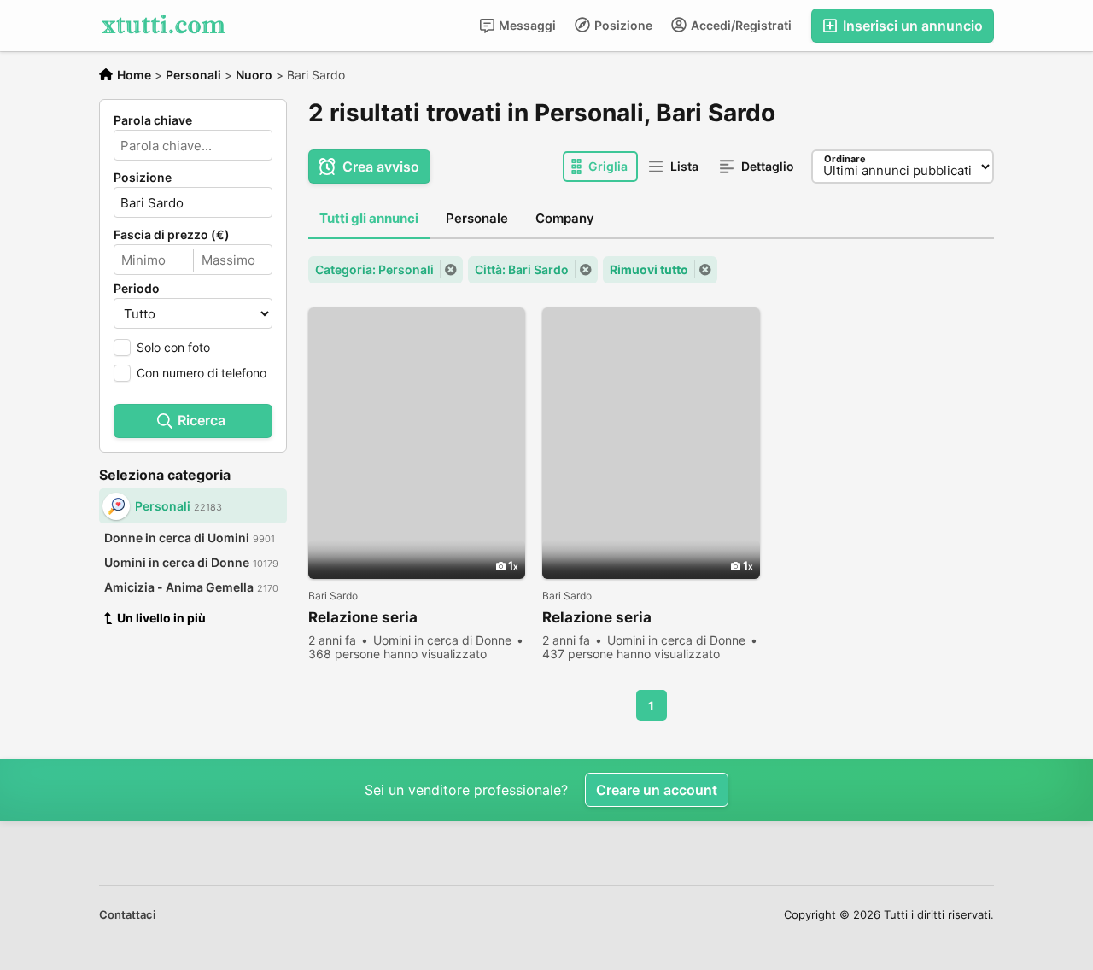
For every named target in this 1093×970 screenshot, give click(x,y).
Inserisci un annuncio (911, 25)
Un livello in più (161, 618)
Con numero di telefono (201, 372)
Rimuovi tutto (649, 269)
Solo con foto (173, 347)
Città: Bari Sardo (522, 269)
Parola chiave (153, 120)
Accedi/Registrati (740, 25)
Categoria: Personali (374, 269)
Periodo (137, 288)
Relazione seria (363, 617)
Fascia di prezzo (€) (172, 235)
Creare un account (656, 789)
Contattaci (127, 914)
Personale (477, 218)
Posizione (622, 25)
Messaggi (526, 25)
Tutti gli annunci (368, 218)
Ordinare (845, 159)
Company (564, 218)
